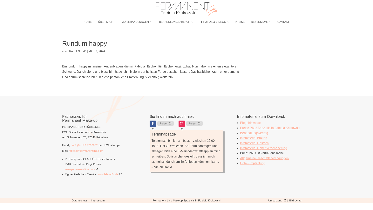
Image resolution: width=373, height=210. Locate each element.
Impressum (98, 200)
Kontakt (283, 21)
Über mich (105, 21)
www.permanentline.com (80, 169)
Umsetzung (275, 200)
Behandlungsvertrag (254, 133)
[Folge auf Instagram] (182, 124)
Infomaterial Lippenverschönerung (263, 148)
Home (88, 21)
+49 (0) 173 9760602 (85, 145)
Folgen (164, 123)
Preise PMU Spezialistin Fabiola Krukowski (270, 128)
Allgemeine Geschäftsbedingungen (264, 158)
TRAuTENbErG (76, 51)
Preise (240, 21)
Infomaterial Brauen (253, 138)
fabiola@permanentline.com (86, 150)
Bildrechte (295, 200)
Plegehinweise (250, 122)
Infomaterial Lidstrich (254, 143)
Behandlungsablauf (174, 21)
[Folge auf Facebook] (153, 124)
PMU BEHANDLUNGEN (134, 21)
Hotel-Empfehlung (252, 163)
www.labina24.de (108, 174)
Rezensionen (260, 21)
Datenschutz (80, 200)
